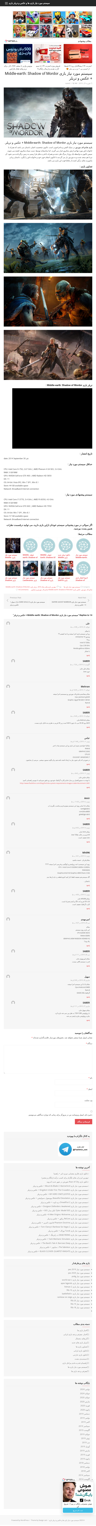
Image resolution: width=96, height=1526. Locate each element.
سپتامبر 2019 (84, 1426)
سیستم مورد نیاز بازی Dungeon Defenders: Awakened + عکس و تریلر (59, 1206)
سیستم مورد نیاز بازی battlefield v (76, 1293)
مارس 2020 (85, 1401)
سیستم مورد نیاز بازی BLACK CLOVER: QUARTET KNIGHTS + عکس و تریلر (58, 1251)
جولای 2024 (85, 1393)
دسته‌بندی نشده (81, 1359)
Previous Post (27, 601)
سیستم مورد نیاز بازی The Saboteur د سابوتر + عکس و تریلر (64, 1247)
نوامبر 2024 (85, 1389)
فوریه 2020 (85, 1405)
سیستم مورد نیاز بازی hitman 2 (77, 1286)
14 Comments (23, 589)
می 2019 (86, 1442)
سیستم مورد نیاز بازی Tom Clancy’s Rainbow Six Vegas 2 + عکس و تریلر (58, 1226)
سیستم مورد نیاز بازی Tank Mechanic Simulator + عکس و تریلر (62, 1239)
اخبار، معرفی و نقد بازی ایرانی (75, 1334)
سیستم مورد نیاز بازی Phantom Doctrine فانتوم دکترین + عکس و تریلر (59, 1222)
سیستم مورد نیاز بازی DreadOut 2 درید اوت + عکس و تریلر (64, 1202)
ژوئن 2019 (85, 1438)
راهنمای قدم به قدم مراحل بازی (74, 1363)
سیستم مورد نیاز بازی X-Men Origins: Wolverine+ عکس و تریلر (62, 1214)
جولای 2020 (85, 1397)
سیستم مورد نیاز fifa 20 (80, 1300)
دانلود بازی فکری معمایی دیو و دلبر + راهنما (71, 1173)
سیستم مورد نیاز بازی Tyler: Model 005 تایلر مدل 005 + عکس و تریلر (60, 1210)
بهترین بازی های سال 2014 (47, 587)
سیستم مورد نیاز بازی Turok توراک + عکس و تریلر (68, 1230)
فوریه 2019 (85, 1454)
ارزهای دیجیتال (81, 1338)
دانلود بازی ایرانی (80, 1350)
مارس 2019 (85, 1450)
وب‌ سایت (88, 1100)
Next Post (69, 601)
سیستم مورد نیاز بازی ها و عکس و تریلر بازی (29, 3)
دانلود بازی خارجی (80, 1355)
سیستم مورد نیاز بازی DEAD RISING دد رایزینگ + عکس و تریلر (63, 1235)
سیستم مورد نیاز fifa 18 (80, 1307)
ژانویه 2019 (85, 1458)
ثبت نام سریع (78, 1510)
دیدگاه (89, 1043)
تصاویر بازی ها (81, 1346)
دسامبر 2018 (84, 1463)
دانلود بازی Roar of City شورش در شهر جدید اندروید (67, 1181)
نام (90, 1078)
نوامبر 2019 (85, 1418)
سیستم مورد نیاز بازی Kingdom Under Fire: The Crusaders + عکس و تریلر (58, 1190)
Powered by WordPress (20, 1520)
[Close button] (92, 1479)
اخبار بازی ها (82, 1330)
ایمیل (89, 1089)
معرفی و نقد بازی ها (79, 1371)
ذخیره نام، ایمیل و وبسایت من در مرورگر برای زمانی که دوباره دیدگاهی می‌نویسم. (60, 1114)
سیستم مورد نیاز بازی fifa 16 (78, 1290)
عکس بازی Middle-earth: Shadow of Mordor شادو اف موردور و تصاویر (55, 589)
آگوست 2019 (84, 1430)
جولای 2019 (85, 1434)
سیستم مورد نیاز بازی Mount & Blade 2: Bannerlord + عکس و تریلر (60, 1186)
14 (75, 83)
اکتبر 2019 (85, 1422)
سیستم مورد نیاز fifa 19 (80, 1304)
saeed (67, 83)
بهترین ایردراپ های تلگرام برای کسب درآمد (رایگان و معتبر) (65, 1177)
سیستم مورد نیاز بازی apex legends (75, 1283)
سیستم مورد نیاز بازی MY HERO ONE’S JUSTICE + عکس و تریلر (62, 1194)
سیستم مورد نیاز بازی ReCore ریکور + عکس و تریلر (67, 1218)
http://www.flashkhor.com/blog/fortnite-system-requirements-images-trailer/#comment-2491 (55, 783)
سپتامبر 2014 (84, 1475)
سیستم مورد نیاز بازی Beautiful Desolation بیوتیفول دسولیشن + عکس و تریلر (56, 1198)
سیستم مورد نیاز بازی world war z (76, 1280)
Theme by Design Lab (39, 1520)
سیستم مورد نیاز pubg (81, 1276)
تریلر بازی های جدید (79, 1342)
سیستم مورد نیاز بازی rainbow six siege (73, 1297)
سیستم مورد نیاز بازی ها (72, 587)
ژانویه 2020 (85, 1409)
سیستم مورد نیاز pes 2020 (79, 1273)
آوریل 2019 (85, 1446)
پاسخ (88, 655)
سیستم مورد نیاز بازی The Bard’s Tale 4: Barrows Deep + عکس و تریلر (59, 1243)
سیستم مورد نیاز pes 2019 (79, 1269)
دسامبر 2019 (84, 1414)
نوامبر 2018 (85, 1467)
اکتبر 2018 (85, 1471)
